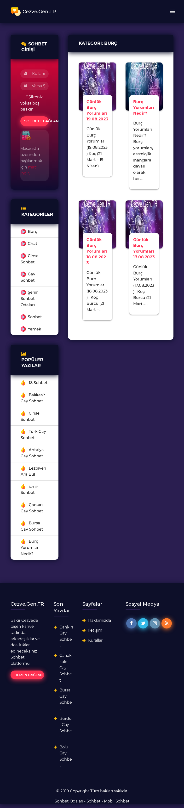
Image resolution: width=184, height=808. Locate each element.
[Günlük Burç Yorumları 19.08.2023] (97, 86)
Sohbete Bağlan (36, 121)
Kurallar (95, 640)
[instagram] (155, 623)
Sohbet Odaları (69, 801)
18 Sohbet (38, 382)
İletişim (95, 630)
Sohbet (35, 317)
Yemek (34, 329)
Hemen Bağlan (28, 675)
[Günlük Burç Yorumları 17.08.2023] (144, 224)
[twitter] (143, 623)
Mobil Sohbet (117, 801)
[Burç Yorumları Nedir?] (144, 86)
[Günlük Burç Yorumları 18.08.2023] (97, 224)
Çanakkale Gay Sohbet (65, 667)
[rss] (166, 623)
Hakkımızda (99, 620)
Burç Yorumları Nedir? (30, 547)
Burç (32, 231)
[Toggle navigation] (172, 11)
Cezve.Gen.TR (39, 11)
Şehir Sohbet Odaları (29, 298)
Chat (32, 243)
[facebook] (131, 623)
